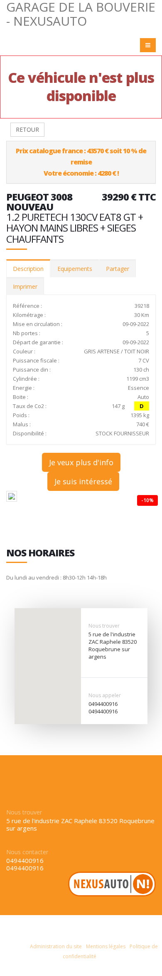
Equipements (74, 269)
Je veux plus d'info (81, 462)
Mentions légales (105, 946)
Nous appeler (104, 695)
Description (28, 269)
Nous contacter (27, 852)
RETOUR (27, 129)
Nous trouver (104, 625)
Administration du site (56, 946)
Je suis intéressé (83, 481)
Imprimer (25, 286)
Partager (117, 269)
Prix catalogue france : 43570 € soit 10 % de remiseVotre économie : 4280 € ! (81, 162)
